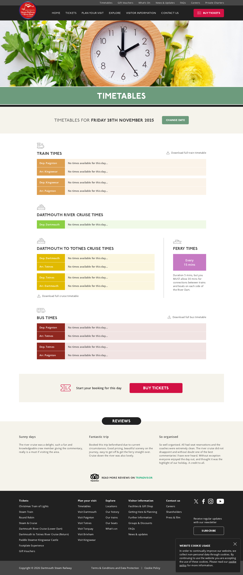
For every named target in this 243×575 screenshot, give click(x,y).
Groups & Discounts (140, 523)
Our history (112, 511)
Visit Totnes (85, 523)
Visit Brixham (86, 534)
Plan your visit (87, 500)
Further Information (140, 517)
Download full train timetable (188, 152)
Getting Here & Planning (142, 511)
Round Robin (26, 517)
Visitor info (141, 500)
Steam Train (26, 511)
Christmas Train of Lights (34, 506)
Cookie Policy (152, 568)
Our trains (112, 517)
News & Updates (165, 2)
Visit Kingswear (87, 539)
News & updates (138, 534)
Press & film (173, 517)
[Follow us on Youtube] (220, 501)
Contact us (173, 500)
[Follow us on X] (196, 501)
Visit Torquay (85, 528)
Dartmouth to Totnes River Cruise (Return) (44, 534)
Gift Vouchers (125, 2)
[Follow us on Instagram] (210, 501)
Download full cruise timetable (60, 296)
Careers (195, 2)
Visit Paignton (86, 517)
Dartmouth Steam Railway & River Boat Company (28, 10)
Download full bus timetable (189, 317)
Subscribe (209, 530)
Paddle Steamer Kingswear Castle (38, 539)
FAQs (183, 2)
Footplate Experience (31, 545)
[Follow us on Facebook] (203, 501)
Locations (111, 506)
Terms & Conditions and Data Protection (115, 568)
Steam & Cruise (28, 523)
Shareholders (174, 511)
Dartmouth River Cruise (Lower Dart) (40, 528)
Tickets (23, 500)
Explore (110, 500)
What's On (144, 2)
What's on (111, 528)
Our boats (112, 523)
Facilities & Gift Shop (140, 506)
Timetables (106, 2)
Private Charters (214, 2)
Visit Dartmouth (87, 511)
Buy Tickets (156, 388)
